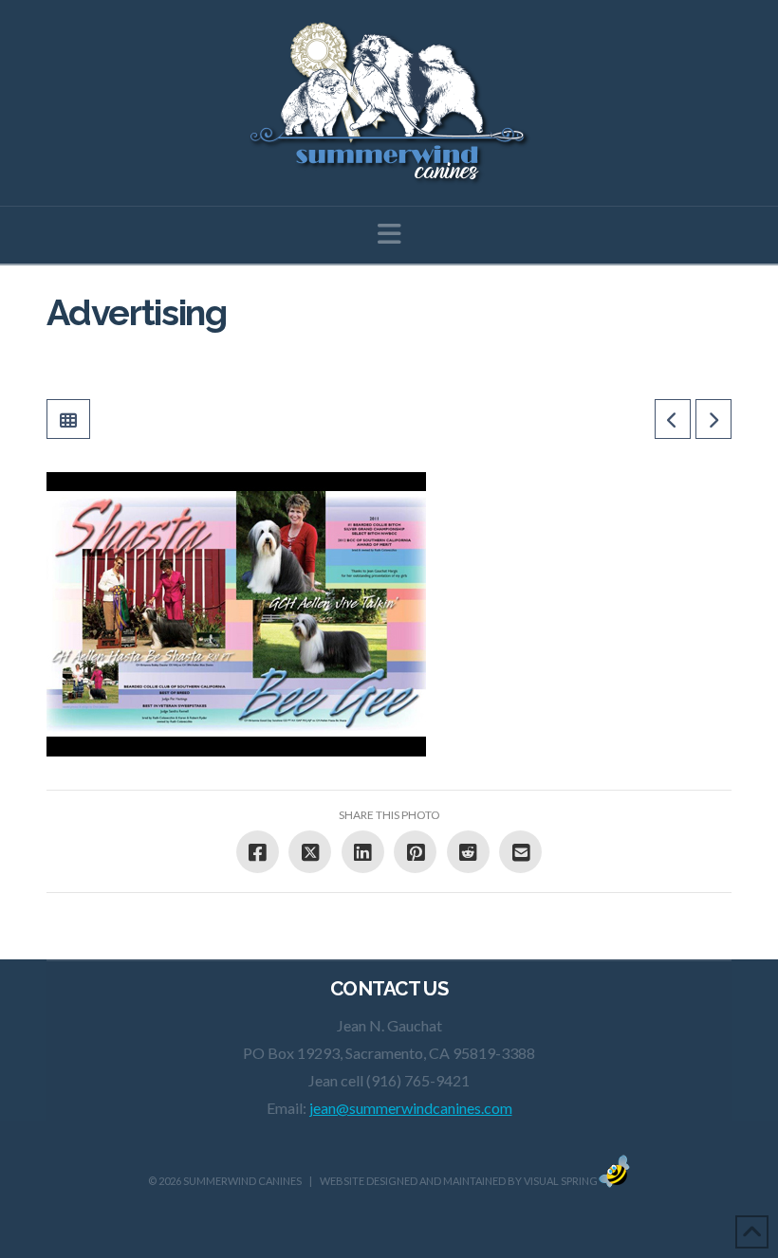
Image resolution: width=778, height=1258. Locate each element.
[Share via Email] (520, 851)
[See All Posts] (68, 419)
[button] (389, 233)
